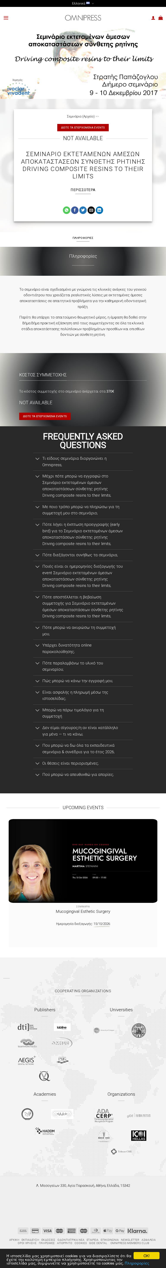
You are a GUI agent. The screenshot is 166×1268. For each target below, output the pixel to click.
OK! (147, 1255)
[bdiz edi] (104, 1135)
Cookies (81, 1243)
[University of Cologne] (103, 1030)
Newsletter (130, 1239)
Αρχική (14, 1239)
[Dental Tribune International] (27, 1027)
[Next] (149, 877)
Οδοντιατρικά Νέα (70, 1239)
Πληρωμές (47, 1243)
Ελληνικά (78, 3)
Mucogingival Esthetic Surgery (83, 911)
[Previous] (17, 877)
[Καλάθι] (160, 17)
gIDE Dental (98, 1243)
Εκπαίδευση (30, 1239)
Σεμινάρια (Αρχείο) (81, 116)
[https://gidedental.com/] (138, 1115)
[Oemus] (62, 1043)
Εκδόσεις (48, 1239)
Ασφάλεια (149, 1239)
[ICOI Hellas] (139, 1135)
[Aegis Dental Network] (27, 1060)
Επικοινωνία (110, 1239)
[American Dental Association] (104, 1115)
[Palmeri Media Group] (62, 1060)
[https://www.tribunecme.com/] (121, 1151)
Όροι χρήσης (27, 1243)
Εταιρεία (93, 1239)
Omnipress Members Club (129, 1243)
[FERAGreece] (27, 1114)
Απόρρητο (64, 1243)
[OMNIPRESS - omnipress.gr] (83, 18)
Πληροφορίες (137, 1263)
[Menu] (6, 17)
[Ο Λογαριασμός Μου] (153, 17)
